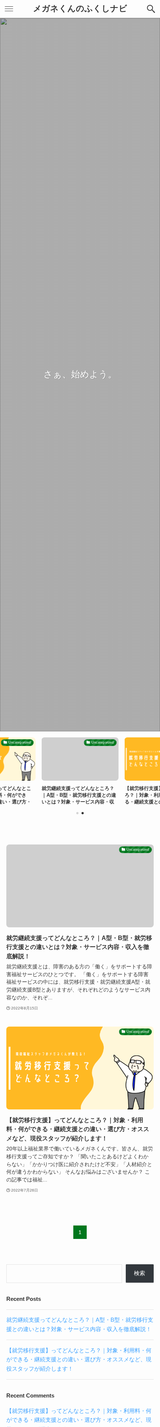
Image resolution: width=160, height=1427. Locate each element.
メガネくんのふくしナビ (80, 9)
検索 (139, 1273)
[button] (151, 9)
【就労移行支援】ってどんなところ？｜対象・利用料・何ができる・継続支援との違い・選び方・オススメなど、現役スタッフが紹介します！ (78, 1359)
